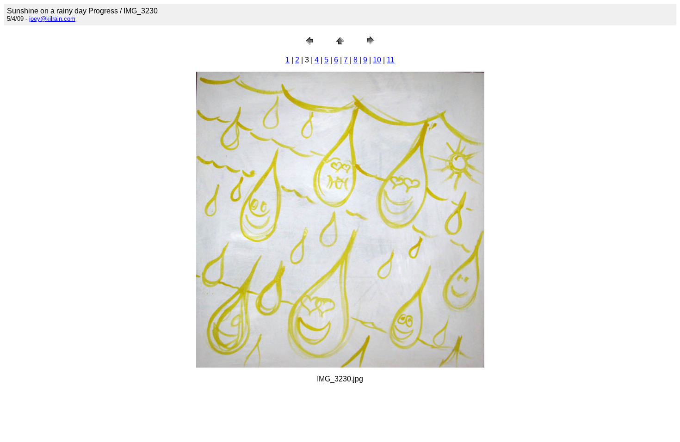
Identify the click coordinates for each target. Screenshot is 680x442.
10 (377, 60)
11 (391, 60)
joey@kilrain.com (52, 18)
